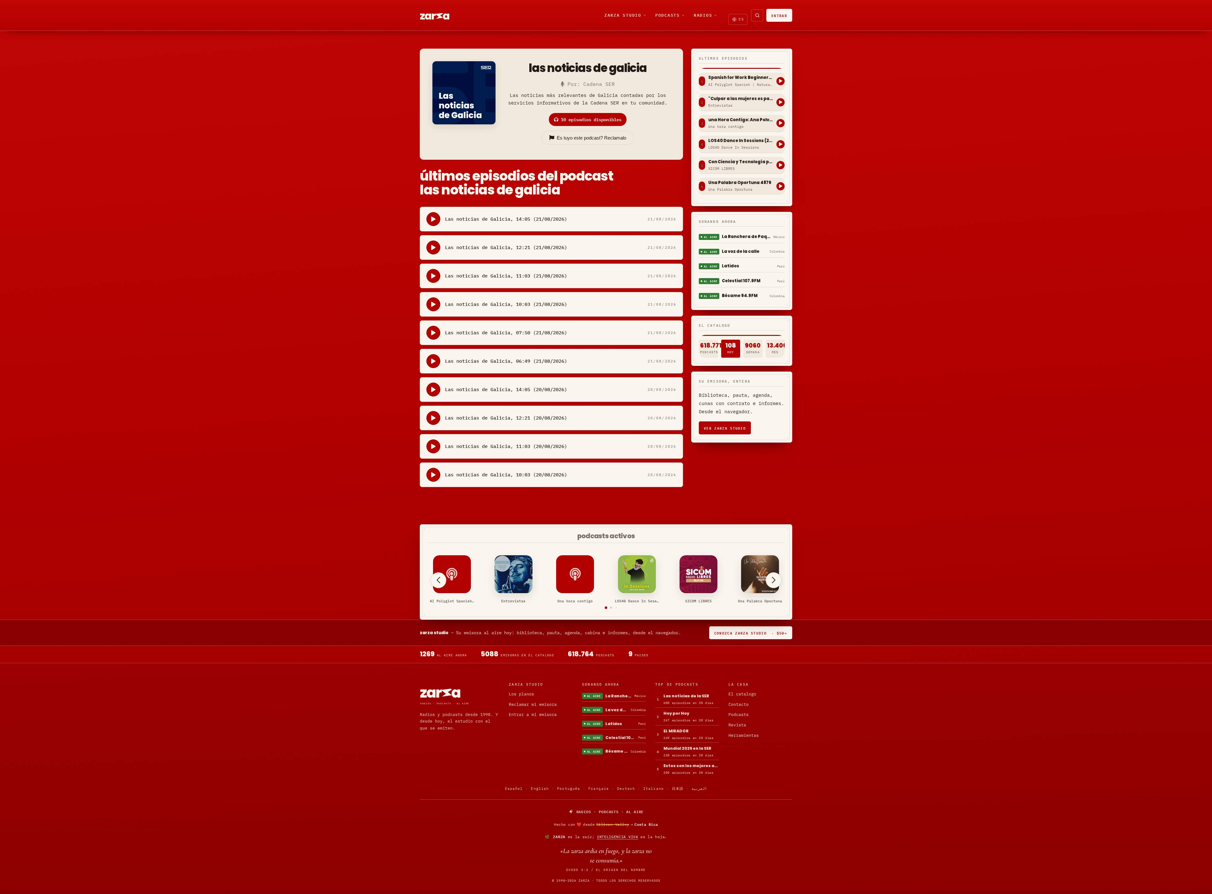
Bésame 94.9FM (740, 296)
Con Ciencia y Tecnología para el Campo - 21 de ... (740, 162)
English (540, 788)
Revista (737, 725)
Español (514, 788)
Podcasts (667, 15)
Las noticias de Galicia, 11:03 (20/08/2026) (506, 446)
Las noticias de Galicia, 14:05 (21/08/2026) (506, 219)
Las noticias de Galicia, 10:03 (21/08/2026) (506, 304)
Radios (703, 15)
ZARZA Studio (622, 15)
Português (568, 788)
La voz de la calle (740, 251)
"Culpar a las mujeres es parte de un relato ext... (740, 99)
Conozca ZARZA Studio (750, 633)
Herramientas (743, 735)
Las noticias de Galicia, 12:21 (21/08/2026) (506, 247)
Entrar (779, 15)
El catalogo (742, 694)
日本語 (677, 788)
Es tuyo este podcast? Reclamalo (591, 137)
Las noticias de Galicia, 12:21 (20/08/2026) (506, 418)
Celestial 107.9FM (741, 281)
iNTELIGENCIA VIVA (617, 836)
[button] (606, 607)
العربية (699, 788)
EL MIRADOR (676, 731)
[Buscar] (757, 15)
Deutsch (626, 788)
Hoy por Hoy (676, 713)
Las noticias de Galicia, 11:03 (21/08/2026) (506, 276)
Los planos (521, 694)
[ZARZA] (440, 15)
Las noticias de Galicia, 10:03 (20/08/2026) (506, 475)
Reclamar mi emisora (533, 704)
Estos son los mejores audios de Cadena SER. (691, 765)
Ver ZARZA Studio (725, 428)
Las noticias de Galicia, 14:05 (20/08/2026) (506, 389)
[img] (606, 824)
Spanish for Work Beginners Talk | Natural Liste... (740, 77)
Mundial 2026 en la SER (687, 748)
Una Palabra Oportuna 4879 (739, 183)
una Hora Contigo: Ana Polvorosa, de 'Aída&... (740, 120)
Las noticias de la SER (686, 696)
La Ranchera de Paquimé (746, 237)
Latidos (730, 266)
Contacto (738, 704)
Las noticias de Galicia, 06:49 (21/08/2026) (506, 361)
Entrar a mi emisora (533, 714)
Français (598, 788)
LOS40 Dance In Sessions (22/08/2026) (740, 141)
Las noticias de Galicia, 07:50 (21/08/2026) (506, 333)
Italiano (653, 788)
